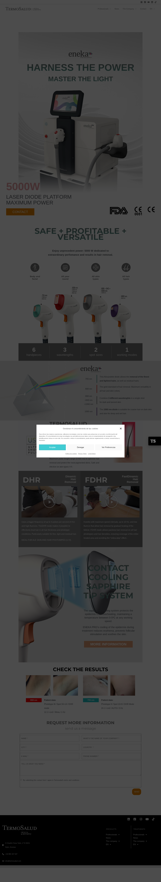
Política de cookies (71, 453)
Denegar (80, 447)
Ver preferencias (108, 447)
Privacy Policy (82, 453)
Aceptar (52, 447)
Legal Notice (92, 453)
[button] (120, 428)
